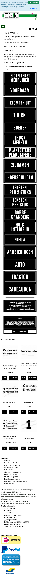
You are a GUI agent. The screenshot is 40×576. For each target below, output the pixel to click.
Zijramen (6, 43)
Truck (5, 46)
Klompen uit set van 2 (10, 402)
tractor (13, 50)
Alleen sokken (29, 402)
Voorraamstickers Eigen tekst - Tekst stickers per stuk (29, 366)
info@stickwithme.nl (25, 503)
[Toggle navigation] (3, 26)
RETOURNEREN (20, 331)
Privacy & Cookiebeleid (17, 8)
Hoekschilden (24, 43)
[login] (36, 29)
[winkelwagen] (33, 29)
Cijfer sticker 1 (29, 438)
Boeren (6, 50)
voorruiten (15, 43)
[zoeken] (30, 29)
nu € (10, 442)
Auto (10, 46)
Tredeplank (21, 46)
